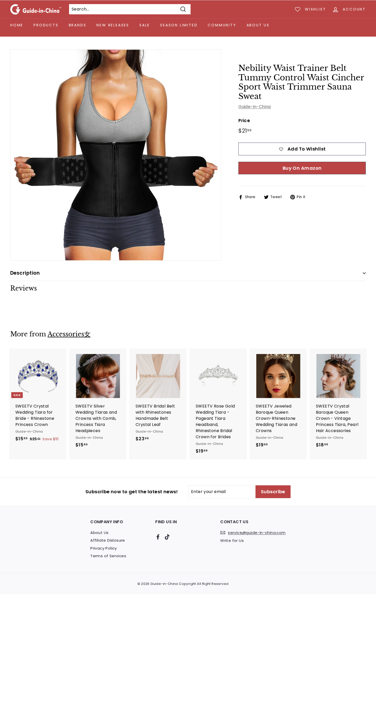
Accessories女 (69, 334)
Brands (77, 25)
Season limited (178, 25)
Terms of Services (108, 556)
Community (222, 25)
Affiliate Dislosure (107, 540)
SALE (144, 25)
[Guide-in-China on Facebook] (158, 537)
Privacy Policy (103, 548)
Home (16, 25)
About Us (99, 532)
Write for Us (232, 540)
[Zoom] (115, 155)
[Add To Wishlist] (63, 362)
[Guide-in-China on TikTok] (167, 537)
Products (46, 25)
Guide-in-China (254, 107)
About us (258, 25)
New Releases (112, 25)
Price (244, 120)
